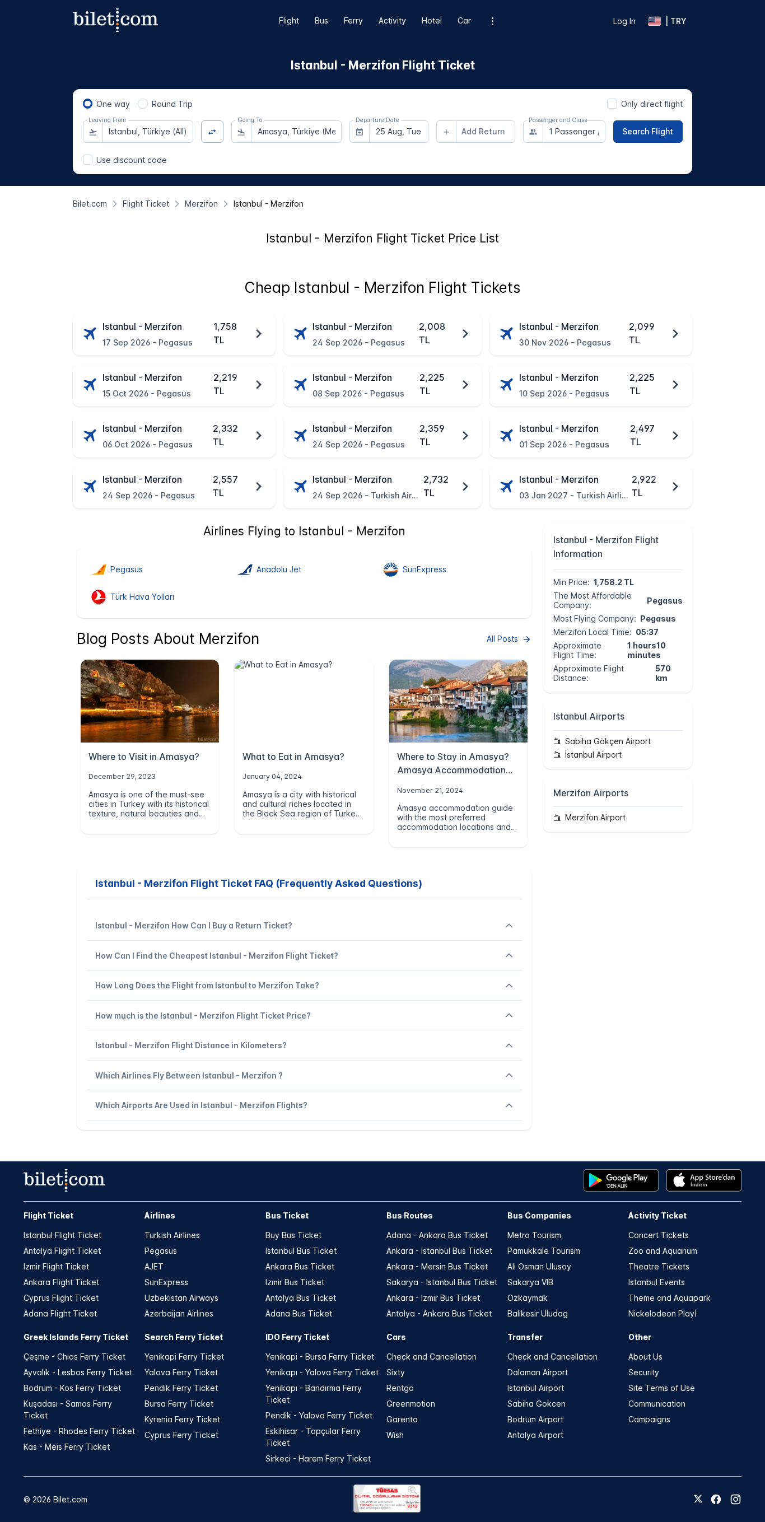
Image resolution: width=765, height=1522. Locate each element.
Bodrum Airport (535, 1419)
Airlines (159, 1215)
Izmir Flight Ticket (56, 1266)
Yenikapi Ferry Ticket (184, 1356)
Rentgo (400, 1388)
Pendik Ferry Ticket (181, 1388)
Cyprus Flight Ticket (61, 1297)
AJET (154, 1266)
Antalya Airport (535, 1435)
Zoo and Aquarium (662, 1250)
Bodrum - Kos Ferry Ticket (72, 1388)
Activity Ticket (657, 1215)
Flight (289, 20)
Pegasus (160, 1250)
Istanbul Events (656, 1282)
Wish (395, 1435)
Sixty (395, 1372)
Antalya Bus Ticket (300, 1297)
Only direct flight (652, 104)
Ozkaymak (527, 1297)
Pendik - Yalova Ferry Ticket (318, 1415)
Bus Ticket (287, 1215)
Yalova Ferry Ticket (181, 1372)
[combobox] (147, 131)
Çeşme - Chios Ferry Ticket (74, 1356)
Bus (321, 20)
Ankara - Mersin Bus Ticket (437, 1266)
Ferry (353, 20)
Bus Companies (539, 1215)
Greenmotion (410, 1403)
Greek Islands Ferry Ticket (76, 1337)
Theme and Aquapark (669, 1297)
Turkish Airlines (172, 1235)
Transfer (525, 1337)
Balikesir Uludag (537, 1313)
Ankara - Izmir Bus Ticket (433, 1297)
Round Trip (172, 104)
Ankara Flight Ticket (61, 1282)
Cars (396, 1337)
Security (643, 1372)
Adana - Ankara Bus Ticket (437, 1235)
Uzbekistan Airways (181, 1297)
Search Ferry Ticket (183, 1337)
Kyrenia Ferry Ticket (182, 1419)
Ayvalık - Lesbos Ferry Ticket (78, 1372)
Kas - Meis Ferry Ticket (67, 1446)
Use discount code (131, 160)
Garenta (402, 1419)
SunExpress (166, 1282)
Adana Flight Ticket (60, 1313)
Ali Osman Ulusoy (539, 1266)
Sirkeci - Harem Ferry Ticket (318, 1458)
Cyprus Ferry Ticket (181, 1435)
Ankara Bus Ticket (299, 1266)
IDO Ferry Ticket (297, 1337)
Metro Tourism (534, 1235)
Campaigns (649, 1419)
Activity (392, 20)
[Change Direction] (212, 131)
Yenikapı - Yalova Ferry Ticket (322, 1372)
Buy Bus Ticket (293, 1235)
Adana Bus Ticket (298, 1313)
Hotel (432, 20)
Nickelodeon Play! (662, 1313)
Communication (656, 1403)
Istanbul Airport (535, 1388)
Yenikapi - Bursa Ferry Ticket (319, 1356)
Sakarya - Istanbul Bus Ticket (441, 1282)
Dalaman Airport (537, 1372)
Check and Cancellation (431, 1356)
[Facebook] (716, 1499)
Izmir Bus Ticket (294, 1282)
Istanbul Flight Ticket (62, 1235)
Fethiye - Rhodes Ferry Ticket (79, 1431)
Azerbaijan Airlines (178, 1313)
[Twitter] (698, 1500)
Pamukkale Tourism (543, 1250)
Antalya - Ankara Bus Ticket (439, 1313)
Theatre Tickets (658, 1266)
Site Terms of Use (661, 1388)
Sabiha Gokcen (536, 1403)
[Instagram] (735, 1499)
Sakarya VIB (530, 1282)
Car (464, 20)
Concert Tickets (658, 1235)
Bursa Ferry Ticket (178, 1403)
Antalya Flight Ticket (62, 1250)
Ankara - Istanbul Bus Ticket (439, 1250)
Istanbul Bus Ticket (301, 1250)
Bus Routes (409, 1215)
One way (113, 104)
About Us (645, 1356)
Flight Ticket (48, 1215)
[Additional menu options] (492, 21)
